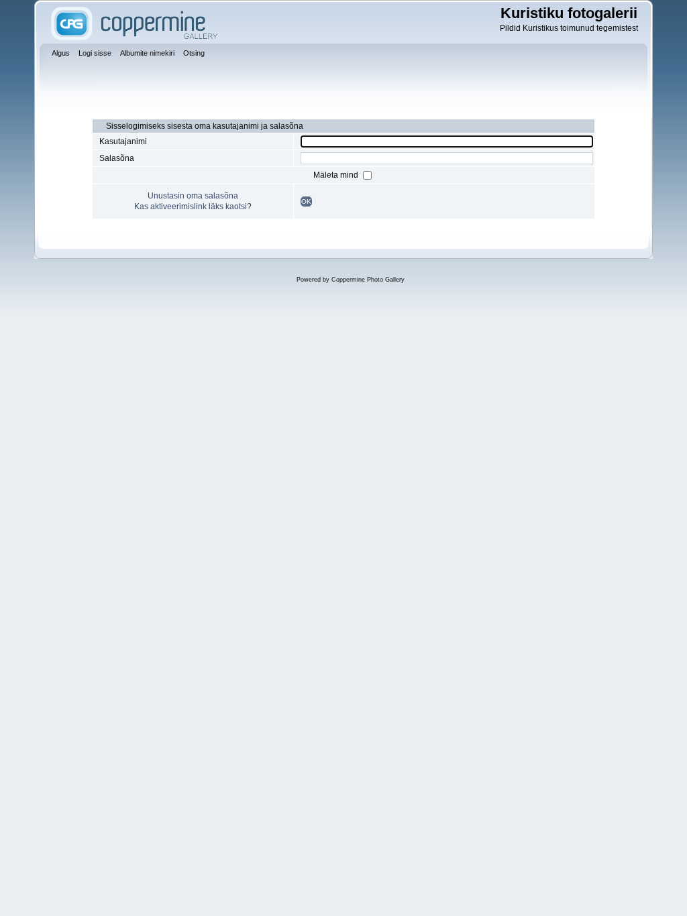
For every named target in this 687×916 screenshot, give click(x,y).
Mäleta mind (336, 175)
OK (306, 201)
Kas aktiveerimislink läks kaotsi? (193, 206)
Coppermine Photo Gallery (368, 279)
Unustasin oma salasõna (193, 196)
